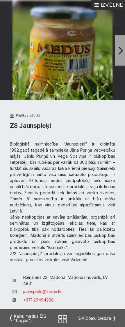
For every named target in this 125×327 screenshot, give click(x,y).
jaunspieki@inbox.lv (42, 291)
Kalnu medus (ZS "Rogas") (30, 318)
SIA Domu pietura (94, 318)
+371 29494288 (38, 299)
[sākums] (62, 318)
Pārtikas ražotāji (28, 115)
